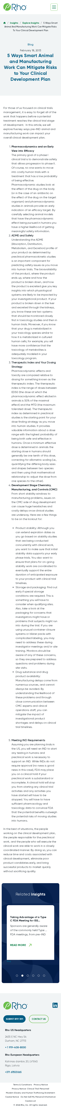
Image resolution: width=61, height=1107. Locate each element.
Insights (14, 23)
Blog (31, 44)
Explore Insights (31, 23)
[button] (17, 976)
